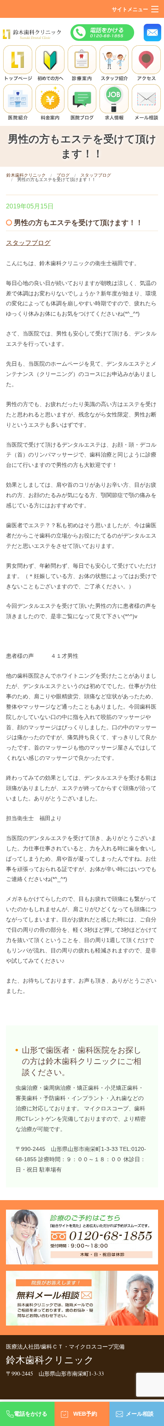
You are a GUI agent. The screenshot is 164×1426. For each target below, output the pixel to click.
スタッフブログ (95, 175)
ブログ (63, 175)
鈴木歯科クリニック (26, 175)
